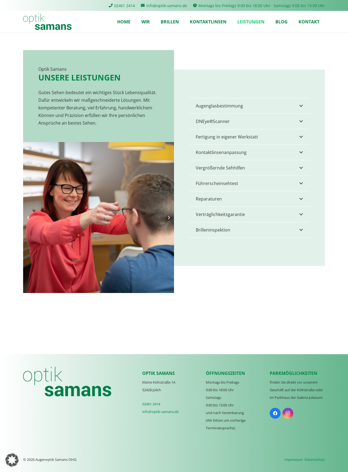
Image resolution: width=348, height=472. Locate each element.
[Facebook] (275, 413)
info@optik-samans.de (160, 411)
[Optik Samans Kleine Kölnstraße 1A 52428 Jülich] (47, 22)
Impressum (293, 459)
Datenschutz (314, 459)
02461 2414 (151, 404)
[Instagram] (287, 413)
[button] (12, 460)
